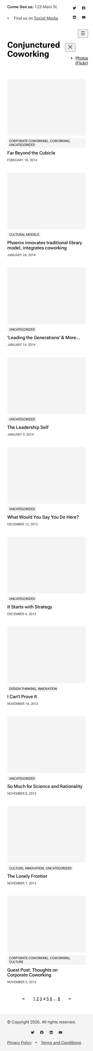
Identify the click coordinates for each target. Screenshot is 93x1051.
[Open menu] (83, 33)
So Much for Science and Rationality (44, 786)
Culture (16, 868)
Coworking (59, 141)
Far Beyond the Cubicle (31, 153)
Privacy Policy (19, 1042)
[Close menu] (70, 47)
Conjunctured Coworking (33, 49)
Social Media (46, 18)
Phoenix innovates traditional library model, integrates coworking (44, 245)
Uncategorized (22, 145)
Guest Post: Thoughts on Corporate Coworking (32, 972)
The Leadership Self (27, 427)
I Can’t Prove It (22, 696)
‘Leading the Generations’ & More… (43, 337)
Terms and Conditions (61, 1042)
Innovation (47, 689)
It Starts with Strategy (29, 606)
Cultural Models (24, 235)
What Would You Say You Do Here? (43, 517)
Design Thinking (22, 689)
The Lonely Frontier (27, 876)
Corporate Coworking (28, 141)
